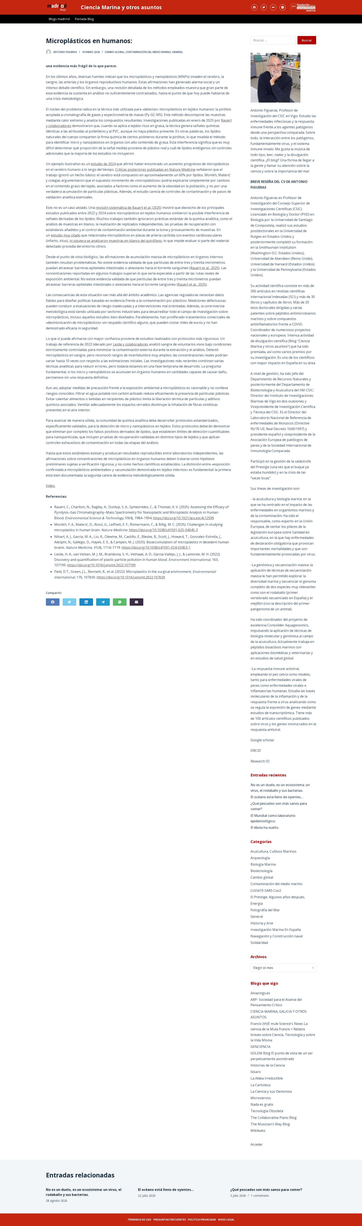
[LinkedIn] (86, 602)
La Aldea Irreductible (267, 1078)
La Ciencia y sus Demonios (271, 1091)
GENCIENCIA (260, 1046)
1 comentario (260, 1196)
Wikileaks (258, 1130)
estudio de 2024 (103, 164)
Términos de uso (139, 1219)
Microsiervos (261, 1098)
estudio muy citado (65, 235)
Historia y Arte (262, 923)
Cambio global (114, 52)
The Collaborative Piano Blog (274, 1117)
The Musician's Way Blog (270, 1124)
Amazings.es (260, 993)
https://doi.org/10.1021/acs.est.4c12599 (183, 518)
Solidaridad (259, 942)
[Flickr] (273, 7)
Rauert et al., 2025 (204, 268)
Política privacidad (202, 1219)
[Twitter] (264, 7)
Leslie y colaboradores (130, 344)
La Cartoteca (260, 1085)
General (177, 52)
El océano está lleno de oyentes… (277, 797)
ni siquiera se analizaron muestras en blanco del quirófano (116, 240)
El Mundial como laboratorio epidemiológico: (273, 818)
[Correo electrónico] (136, 602)
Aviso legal (226, 1219)
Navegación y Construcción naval (277, 936)
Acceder (257, 1144)
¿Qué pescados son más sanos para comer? (279, 806)
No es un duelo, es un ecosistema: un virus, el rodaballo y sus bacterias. (280, 788)
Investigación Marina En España (276, 929)
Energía (257, 903)
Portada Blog (84, 19)
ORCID (256, 750)
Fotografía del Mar (265, 910)
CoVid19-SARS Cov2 (266, 890)
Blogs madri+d (59, 19)
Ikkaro (256, 1071)
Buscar (307, 40)
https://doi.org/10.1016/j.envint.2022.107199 (101, 565)
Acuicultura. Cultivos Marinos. (274, 851)
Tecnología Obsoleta (267, 1111)
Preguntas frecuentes (169, 1219)
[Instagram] (282, 7)
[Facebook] (254, 7)
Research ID (260, 761)
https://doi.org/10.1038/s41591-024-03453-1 (156, 547)
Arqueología (260, 858)
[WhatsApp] (120, 602)
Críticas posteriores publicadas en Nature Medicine (155, 169)
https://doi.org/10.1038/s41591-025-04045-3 (163, 530)
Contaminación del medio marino (148, 52)
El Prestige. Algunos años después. (278, 897)
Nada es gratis (262, 1104)
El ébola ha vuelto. (265, 827)
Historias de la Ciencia (268, 1065)
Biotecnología (261, 871)
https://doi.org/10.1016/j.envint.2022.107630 (131, 577)
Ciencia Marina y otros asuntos (121, 7)
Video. (50, 485)
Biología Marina (263, 864)
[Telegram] (103, 602)
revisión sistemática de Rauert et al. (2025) (129, 207)
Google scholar (262, 740)
